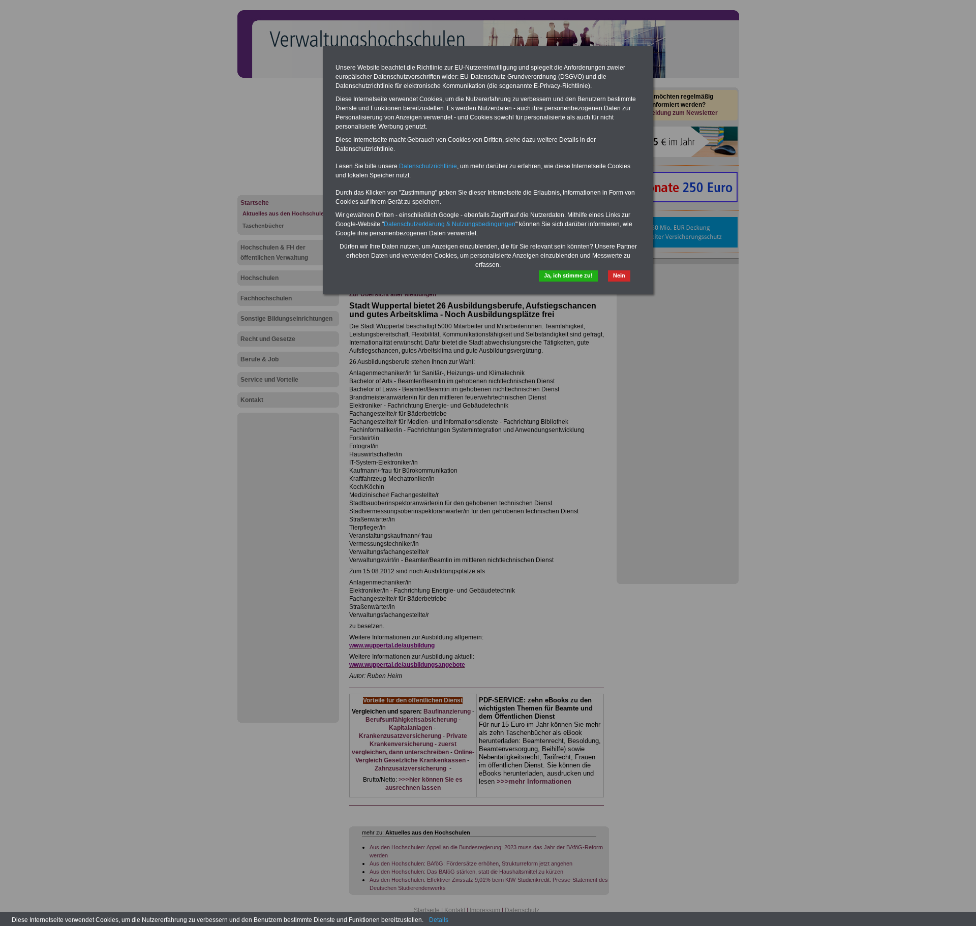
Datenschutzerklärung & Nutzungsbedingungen (449, 224)
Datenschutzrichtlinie (428, 166)
